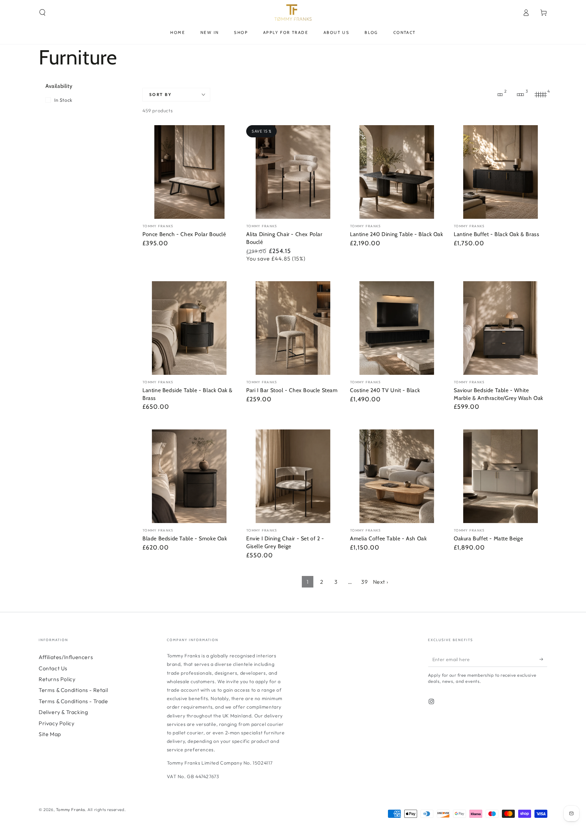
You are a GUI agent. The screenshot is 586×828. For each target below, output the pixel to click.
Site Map (50, 734)
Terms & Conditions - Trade (73, 701)
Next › (380, 581)
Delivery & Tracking (63, 712)
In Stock (63, 100)
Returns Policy (57, 679)
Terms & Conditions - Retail (73, 690)
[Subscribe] (543, 659)
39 (364, 581)
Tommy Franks (70, 809)
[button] (42, 12)
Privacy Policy (56, 723)
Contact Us (53, 668)
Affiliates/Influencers (66, 657)
